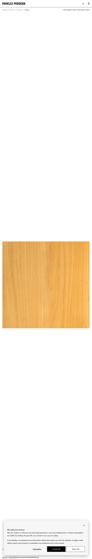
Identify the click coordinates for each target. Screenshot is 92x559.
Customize (37, 549)
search (83, 4)
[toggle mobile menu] (89, 3)
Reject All (75, 549)
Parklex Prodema (8, 10)
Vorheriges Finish (70, 10)
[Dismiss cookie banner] (84, 525)
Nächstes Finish (83, 10)
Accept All (56, 549)
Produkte (20, 10)
